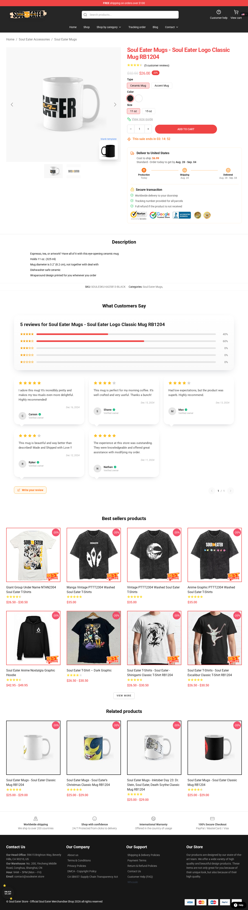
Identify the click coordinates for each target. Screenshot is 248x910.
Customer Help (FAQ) (140, 876)
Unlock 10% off (7, 893)
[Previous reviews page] (211, 490)
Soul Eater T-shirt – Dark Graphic (89, 670)
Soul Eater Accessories (34, 39)
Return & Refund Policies (142, 865)
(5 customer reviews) (156, 65)
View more (124, 695)
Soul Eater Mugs (65, 39)
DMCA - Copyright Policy (81, 871)
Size (129, 104)
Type (130, 79)
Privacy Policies (76, 865)
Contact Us (134, 871)
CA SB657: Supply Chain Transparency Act (92, 876)
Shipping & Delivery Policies (143, 855)
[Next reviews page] (230, 490)
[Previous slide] (12, 104)
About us (72, 855)
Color (130, 91)
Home (10, 39)
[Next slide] (115, 104)
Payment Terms (136, 860)
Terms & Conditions (79, 860)
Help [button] (241, 905)
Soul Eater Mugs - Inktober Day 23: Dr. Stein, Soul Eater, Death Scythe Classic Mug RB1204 (153, 784)
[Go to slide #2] (73, 171)
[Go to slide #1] (53, 171)
